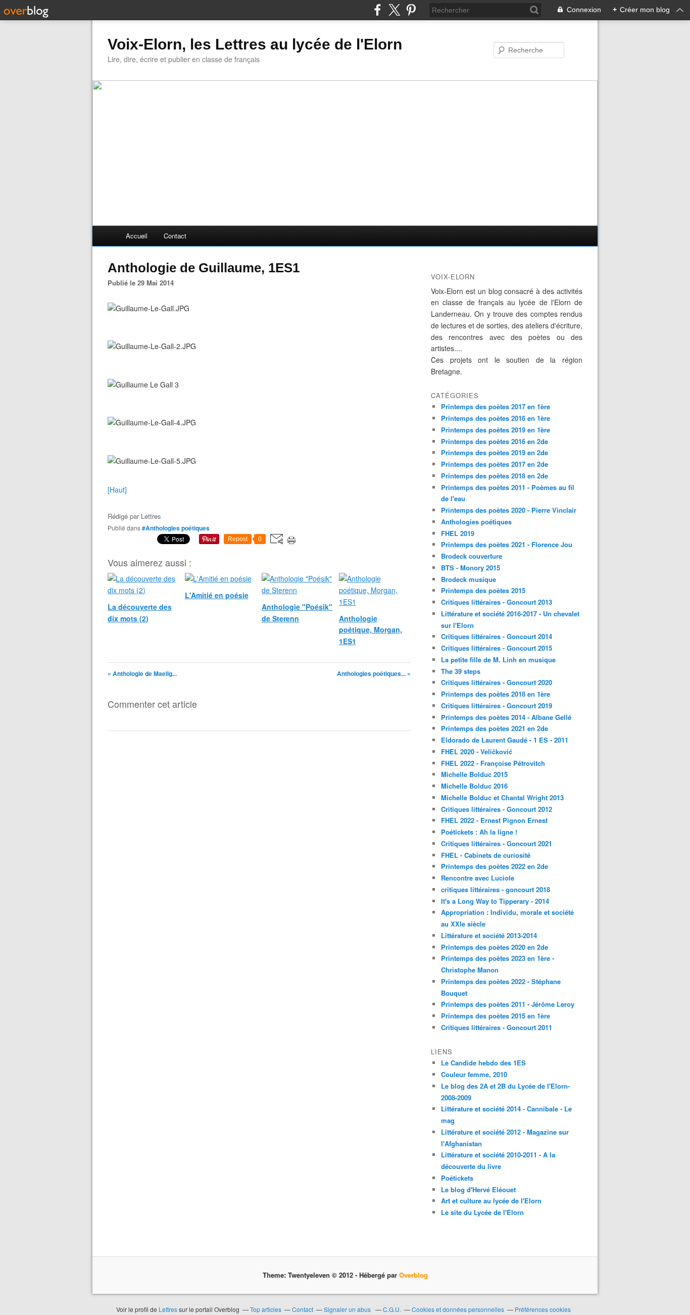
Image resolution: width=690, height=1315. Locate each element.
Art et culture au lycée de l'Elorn (491, 1200)
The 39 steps (460, 671)
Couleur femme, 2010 (474, 1074)
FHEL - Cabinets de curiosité (485, 855)
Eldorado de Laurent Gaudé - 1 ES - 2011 (504, 740)
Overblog (413, 1275)
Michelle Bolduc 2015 (474, 774)
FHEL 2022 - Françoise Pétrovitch (493, 763)
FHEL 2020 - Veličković (476, 751)
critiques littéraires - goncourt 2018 (495, 889)
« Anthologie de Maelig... (142, 673)
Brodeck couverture (471, 556)
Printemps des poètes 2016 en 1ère (495, 418)
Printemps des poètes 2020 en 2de (494, 947)
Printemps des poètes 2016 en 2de (494, 441)
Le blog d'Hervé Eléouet (478, 1189)
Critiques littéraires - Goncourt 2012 (496, 809)
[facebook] (377, 10)
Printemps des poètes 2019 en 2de (494, 452)
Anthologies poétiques (476, 521)
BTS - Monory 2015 (470, 567)
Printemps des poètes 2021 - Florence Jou (506, 544)
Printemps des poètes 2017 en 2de (494, 464)
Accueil (136, 235)
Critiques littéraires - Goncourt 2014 (496, 636)
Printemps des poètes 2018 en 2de (494, 475)
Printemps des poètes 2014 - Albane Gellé (506, 717)
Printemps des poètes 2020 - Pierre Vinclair (508, 510)
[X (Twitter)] (394, 10)
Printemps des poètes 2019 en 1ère (495, 429)
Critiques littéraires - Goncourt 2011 (496, 1027)
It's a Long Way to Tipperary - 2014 (495, 901)
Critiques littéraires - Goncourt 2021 (496, 843)
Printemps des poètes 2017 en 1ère (495, 406)
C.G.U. (392, 1309)
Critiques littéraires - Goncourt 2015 (496, 648)
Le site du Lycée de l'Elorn (482, 1212)
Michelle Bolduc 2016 (474, 786)
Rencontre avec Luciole (477, 878)
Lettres (168, 1309)
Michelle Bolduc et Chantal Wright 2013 (502, 797)
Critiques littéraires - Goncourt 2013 (496, 602)
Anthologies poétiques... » (374, 673)
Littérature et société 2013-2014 (489, 935)
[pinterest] (411, 10)
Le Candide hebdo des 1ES (483, 1062)
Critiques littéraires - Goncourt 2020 (496, 682)
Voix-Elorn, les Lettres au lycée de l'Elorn (255, 44)
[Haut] (117, 489)
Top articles (265, 1309)
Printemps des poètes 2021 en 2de (494, 728)
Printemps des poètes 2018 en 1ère (495, 694)
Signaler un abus (348, 1309)
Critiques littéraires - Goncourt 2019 (496, 705)
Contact (175, 235)
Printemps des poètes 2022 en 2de (494, 866)
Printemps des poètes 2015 (483, 590)
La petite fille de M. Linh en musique (498, 659)
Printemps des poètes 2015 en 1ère (495, 1015)
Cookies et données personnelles (458, 1309)
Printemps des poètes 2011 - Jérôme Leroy (507, 1004)
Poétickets (457, 1178)
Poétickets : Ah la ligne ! (479, 832)
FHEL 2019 (457, 533)
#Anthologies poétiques (176, 527)
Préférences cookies (543, 1309)
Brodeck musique (468, 579)
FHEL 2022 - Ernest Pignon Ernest (494, 820)
